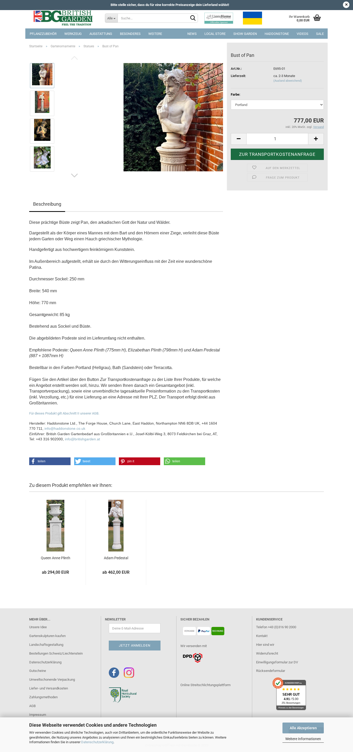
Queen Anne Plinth (55, 558)
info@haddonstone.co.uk (64, 428)
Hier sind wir (265, 645)
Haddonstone (277, 34)
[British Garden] (63, 18)
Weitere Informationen (303, 739)
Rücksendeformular (270, 671)
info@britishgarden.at (82, 439)
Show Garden (245, 34)
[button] (50, 461)
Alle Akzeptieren (303, 728)
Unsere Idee (38, 627)
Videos (302, 34)
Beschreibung (47, 204)
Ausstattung (100, 34)
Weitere (155, 34)
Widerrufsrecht (267, 653)
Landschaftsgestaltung (46, 645)
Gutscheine (37, 671)
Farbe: (235, 94)
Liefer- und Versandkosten (48, 688)
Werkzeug (73, 34)
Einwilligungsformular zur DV (277, 662)
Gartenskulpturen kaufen (47, 636)
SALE (320, 34)
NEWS (192, 34)
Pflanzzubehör (43, 34)
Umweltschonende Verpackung (52, 679)
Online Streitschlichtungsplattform (205, 685)
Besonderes (130, 34)
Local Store (215, 34)
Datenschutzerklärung (97, 742)
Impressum (37, 715)
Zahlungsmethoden (43, 697)
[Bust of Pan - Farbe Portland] (173, 117)
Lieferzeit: (238, 76)
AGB (32, 706)
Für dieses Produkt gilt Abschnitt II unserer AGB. (64, 413)
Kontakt (261, 636)
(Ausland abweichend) (287, 80)
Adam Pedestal (116, 558)
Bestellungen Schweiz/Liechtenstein (56, 653)
